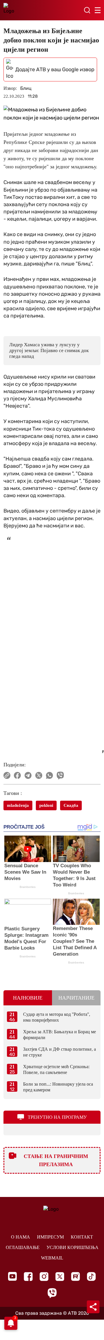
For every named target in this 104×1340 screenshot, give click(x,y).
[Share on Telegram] (28, 775)
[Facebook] (28, 1276)
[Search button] (87, 10)
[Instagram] (44, 1276)
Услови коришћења (73, 1247)
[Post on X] (38, 775)
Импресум (50, 1236)
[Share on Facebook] (17, 775)
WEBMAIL (52, 1257)
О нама (20, 1236)
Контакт (82, 1236)
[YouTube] (12, 1276)
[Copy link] (6, 775)
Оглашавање (23, 1247)
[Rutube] (75, 1276)
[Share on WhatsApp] (49, 775)
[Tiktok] (91, 1276)
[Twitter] (59, 1276)
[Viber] (52, 1293)
